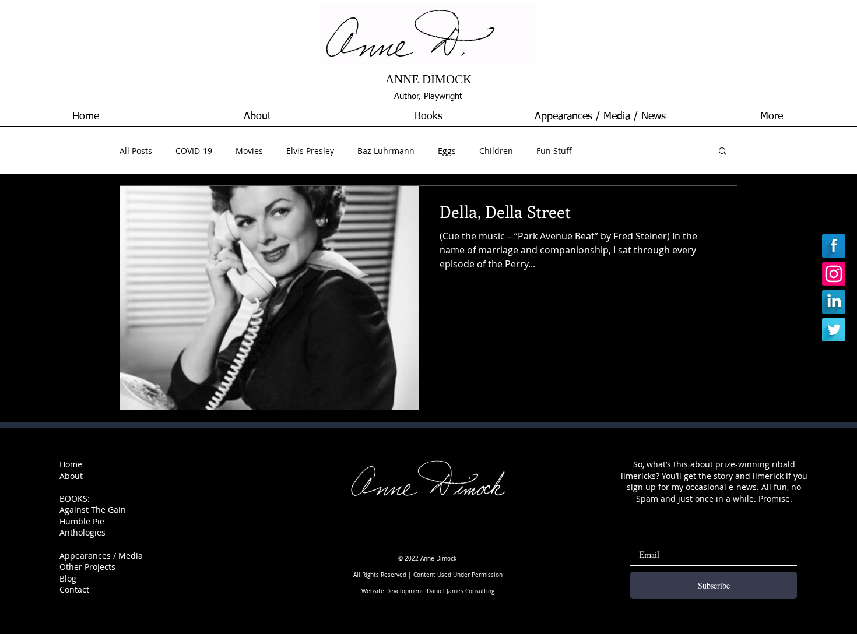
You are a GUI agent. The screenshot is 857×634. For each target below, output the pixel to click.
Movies (249, 150)
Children (496, 150)
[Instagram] (833, 274)
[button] (428, 116)
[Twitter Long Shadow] (833, 329)
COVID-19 (193, 150)
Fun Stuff (554, 150)
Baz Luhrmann (386, 150)
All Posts (136, 150)
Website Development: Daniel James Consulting (427, 591)
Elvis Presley (310, 150)
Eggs (447, 150)
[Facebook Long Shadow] (833, 246)
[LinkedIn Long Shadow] (833, 302)
